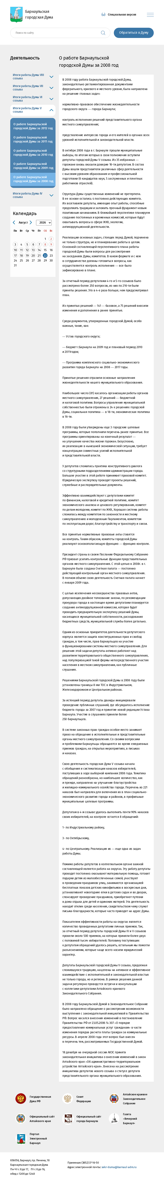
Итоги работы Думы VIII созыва (28, 77)
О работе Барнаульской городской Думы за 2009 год (33, 166)
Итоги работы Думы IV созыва (27, 195)
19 (27, 255)
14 (39, 250)
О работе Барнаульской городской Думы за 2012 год (33, 126)
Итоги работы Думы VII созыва (28, 88)
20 (33, 255)
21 (39, 255)
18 (21, 255)
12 (27, 250)
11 (21, 250)
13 (33, 250)
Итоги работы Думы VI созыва (27, 99)
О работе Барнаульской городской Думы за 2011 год (33, 139)
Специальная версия (122, 14)
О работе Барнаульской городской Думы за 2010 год (33, 152)
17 (15, 255)
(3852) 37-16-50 (90, 1163)
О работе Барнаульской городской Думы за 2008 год (33, 179)
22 (45, 255)
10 (15, 250)
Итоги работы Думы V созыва (27, 110)
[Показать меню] (150, 15)
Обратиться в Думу (133, 32)
